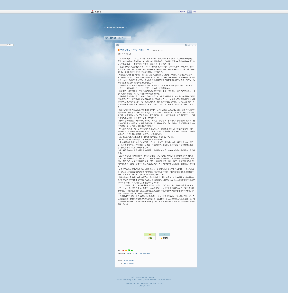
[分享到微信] (132, 250)
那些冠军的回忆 (129, 263)
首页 (106, 38)
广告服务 (133, 280)
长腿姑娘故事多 (129, 261)
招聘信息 (146, 280)
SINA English (161, 280)
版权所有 (147, 286)
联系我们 (140, 280)
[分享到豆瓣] (129, 250)
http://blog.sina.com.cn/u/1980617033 (115, 27)
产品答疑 (168, 280)
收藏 (128, 253)
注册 (195, 12)
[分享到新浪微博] (123, 250)
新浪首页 (182, 12)
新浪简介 (119, 280)
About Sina (126, 280)
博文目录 (113, 38)
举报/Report (146, 253)
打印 (140, 253)
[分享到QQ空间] (126, 250)
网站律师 (153, 280)
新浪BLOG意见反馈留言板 (139, 277)
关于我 (120, 38)
